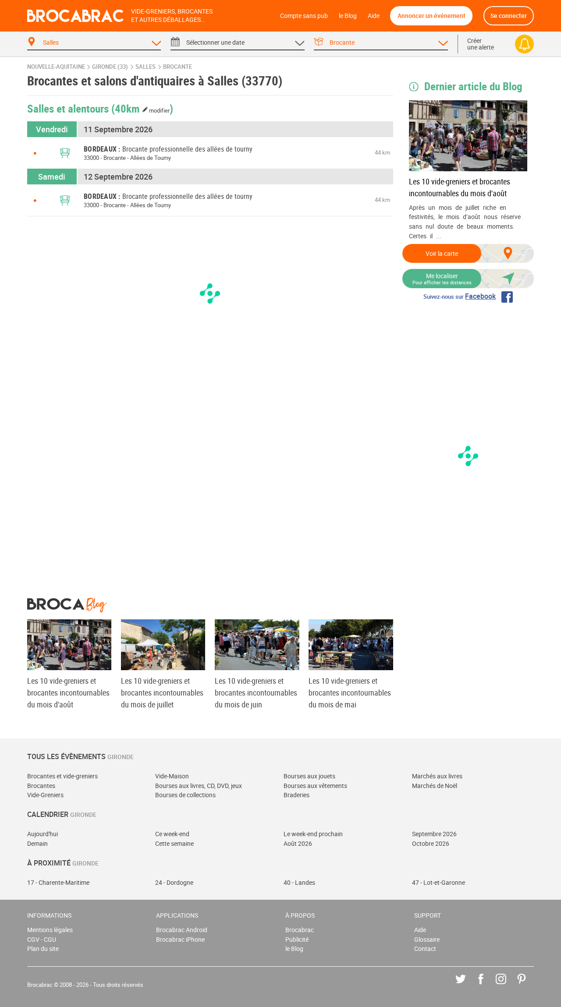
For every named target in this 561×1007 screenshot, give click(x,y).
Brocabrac (299, 930)
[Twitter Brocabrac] (467, 985)
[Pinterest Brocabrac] (528, 985)
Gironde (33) (110, 67)
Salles (145, 67)
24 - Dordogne (174, 882)
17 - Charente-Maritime (58, 882)
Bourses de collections (185, 795)
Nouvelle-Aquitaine (56, 67)
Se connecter (508, 15)
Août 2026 (298, 843)
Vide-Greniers (45, 795)
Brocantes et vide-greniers (62, 776)
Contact (425, 948)
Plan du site (43, 948)
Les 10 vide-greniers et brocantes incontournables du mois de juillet (162, 692)
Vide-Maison (172, 776)
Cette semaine (174, 843)
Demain (37, 843)
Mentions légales (50, 930)
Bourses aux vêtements (315, 785)
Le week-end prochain (313, 834)
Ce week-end (172, 834)
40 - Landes (299, 882)
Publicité (297, 939)
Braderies (296, 795)
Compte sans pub (304, 15)
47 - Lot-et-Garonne (438, 882)
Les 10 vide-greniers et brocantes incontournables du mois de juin (256, 692)
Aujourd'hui (42, 834)
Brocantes (41, 785)
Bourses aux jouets (309, 776)
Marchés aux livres (437, 776)
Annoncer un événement (431, 15)
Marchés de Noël (434, 785)
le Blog (348, 15)
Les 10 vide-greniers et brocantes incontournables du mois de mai (350, 692)
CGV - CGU (41, 939)
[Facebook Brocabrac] (487, 985)
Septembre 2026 (434, 834)
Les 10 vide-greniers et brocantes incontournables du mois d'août (459, 187)
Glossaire (427, 939)
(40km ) (142, 108)
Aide (374, 15)
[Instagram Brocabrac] (507, 985)
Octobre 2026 (430, 843)
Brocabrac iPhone (180, 939)
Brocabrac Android (181, 930)
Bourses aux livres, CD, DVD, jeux (198, 785)
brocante (177, 67)
